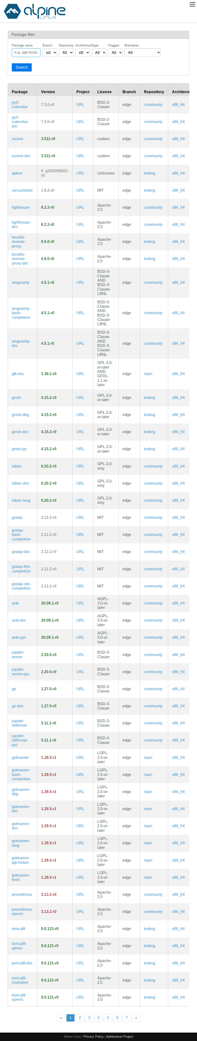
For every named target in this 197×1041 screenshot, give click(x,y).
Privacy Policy (94, 1036)
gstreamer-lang (21, 843)
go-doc (18, 706)
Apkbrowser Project (119, 1036)
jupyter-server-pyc (21, 671)
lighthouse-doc (21, 224)
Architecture (82, 45)
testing (149, 173)
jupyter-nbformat (19, 723)
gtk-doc (18, 374)
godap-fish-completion (21, 569)
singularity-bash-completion (21, 312)
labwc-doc (20, 483)
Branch (47, 45)
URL (80, 105)
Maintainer (131, 45)
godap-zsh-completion (21, 586)
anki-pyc (19, 637)
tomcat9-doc (22, 963)
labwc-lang (21, 500)
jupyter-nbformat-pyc (20, 740)
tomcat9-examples (20, 980)
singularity (20, 282)
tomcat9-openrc (19, 997)
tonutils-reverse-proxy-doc (20, 258)
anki (15, 603)
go (14, 689)
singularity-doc (21, 343)
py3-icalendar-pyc (20, 121)
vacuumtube (22, 190)
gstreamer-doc (21, 826)
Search (22, 67)
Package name (22, 45)
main (148, 374)
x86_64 (178, 105)
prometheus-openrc (22, 911)
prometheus (22, 894)
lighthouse (21, 207)
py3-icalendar (20, 104)
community (153, 105)
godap (17, 517)
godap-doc (21, 552)
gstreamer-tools (21, 877)
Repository (66, 45)
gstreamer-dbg (21, 791)
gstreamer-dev (21, 809)
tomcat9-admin (19, 946)
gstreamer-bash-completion (21, 774)
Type (95, 45)
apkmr (17, 173)
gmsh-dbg (20, 415)
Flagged (113, 45)
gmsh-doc (20, 432)
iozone (17, 139)
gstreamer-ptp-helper (21, 860)
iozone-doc (21, 156)
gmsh (16, 398)
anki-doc (19, 620)
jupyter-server (18, 654)
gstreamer (20, 757)
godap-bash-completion (21, 534)
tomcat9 (18, 929)
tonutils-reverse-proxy (19, 241)
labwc (17, 466)
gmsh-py (19, 449)
